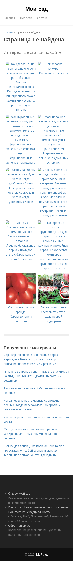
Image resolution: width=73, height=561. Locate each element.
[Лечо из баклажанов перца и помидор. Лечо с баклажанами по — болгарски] (21, 241)
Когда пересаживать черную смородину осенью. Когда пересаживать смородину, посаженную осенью (32, 404)
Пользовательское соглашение (46, 507)
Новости (26, 18)
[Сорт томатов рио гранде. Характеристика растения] (21, 303)
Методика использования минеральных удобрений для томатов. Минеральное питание (31, 433)
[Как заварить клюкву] (53, 68)
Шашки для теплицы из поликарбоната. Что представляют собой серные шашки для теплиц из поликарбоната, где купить (34, 450)
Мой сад (36, 8)
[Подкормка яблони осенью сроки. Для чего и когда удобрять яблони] (21, 183)
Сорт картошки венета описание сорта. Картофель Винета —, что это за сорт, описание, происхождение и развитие (31, 359)
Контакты (15, 507)
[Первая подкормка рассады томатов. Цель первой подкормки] (53, 303)
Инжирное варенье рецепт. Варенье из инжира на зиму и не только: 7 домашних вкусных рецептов (36, 376)
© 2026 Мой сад (19, 494)
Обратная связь (19, 525)
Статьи (42, 18)
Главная (9, 18)
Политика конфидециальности (29, 512)
